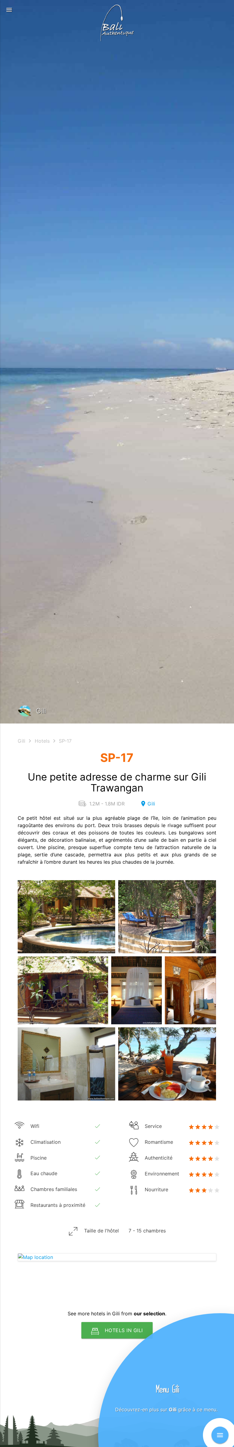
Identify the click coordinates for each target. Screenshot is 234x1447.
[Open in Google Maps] (117, 1257)
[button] (9, 10)
